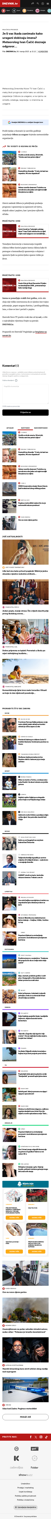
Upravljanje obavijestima (27, 1507)
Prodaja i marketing (25, 1488)
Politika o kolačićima (25, 1500)
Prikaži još (25, 1417)
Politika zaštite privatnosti (25, 1496)
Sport (18, 10)
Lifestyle (42, 10)
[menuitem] (42, 3)
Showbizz (30, 10)
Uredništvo (25, 1484)
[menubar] (42, 3)
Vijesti (8, 10)
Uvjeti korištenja (25, 1492)
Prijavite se (25, 412)
